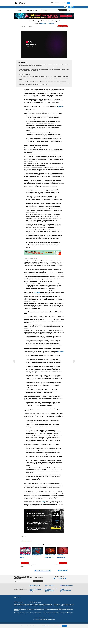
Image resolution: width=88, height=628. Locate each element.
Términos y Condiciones (33, 601)
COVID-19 (44, 501)
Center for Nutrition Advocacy (34, 592)
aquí (34, 612)
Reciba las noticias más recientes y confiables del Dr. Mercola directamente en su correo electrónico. (28, 578)
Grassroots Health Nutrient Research (35, 590)
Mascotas (34, 7)
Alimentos (50, 7)
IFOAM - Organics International (50, 591)
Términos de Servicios (56, 625)
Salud (27, 7)
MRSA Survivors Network (49, 592)
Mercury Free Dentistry (33, 586)
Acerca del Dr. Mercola (66, 7)
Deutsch (52, 4)
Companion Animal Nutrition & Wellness (66, 586)
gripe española (60, 351)
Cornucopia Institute (48, 586)
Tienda (71, 7)
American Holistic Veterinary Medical (66, 589)
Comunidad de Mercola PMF (18, 602)
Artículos (57, 7)
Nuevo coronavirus (28, 147)
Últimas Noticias (19, 7)
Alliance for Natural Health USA (50, 585)
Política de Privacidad (45, 625)
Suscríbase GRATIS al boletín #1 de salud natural (27, 10)
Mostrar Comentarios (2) (43, 571)
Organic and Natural (48, 589)
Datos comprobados (51, 23)
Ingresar (64, 2)
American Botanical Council (49, 590)
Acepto (64, 625)
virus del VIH (37, 292)
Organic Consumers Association (34, 585)
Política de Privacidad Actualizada (35, 602)
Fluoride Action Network (33, 591)
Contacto (57, 2)
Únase (68, 2)
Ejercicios (42, 7)
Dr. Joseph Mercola (43, 23)
